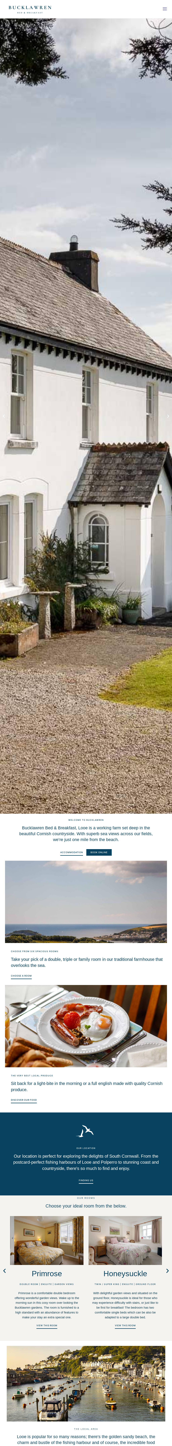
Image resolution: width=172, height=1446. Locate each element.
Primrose (47, 1273)
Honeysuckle (125, 1273)
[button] (165, 9)
